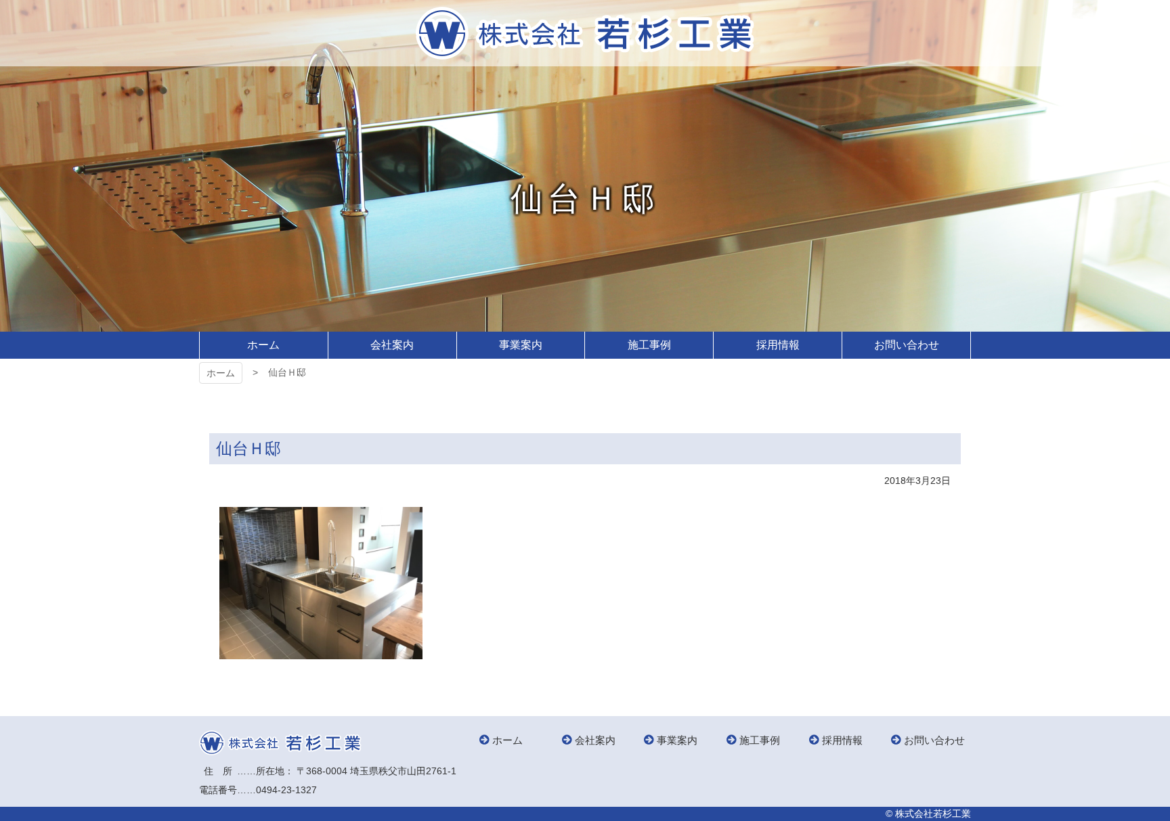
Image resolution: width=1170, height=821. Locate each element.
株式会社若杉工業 (585, 33)
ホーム (221, 373)
